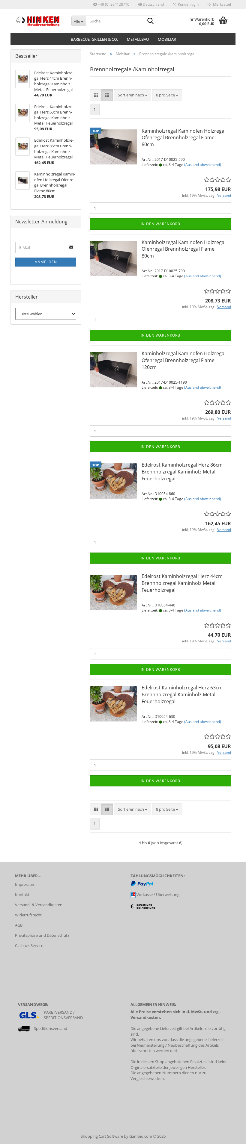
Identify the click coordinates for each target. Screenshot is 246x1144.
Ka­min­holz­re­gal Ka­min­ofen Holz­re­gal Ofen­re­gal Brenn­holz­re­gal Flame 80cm (184, 249)
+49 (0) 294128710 (113, 4)
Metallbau (138, 39)
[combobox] (132, 95)
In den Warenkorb (160, 223)
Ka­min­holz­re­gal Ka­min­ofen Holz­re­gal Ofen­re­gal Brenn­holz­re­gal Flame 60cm (184, 138)
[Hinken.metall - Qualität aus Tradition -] (38, 21)
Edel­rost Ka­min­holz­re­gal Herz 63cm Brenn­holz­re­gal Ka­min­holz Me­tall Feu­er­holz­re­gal (182, 694)
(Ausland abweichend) (202, 164)
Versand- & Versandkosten (38, 904)
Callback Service (29, 945)
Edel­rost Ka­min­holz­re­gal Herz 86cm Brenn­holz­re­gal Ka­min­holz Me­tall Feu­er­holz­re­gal (182, 471)
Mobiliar (167, 39)
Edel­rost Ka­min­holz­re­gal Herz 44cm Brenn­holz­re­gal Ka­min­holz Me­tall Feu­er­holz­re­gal (182, 583)
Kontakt (22, 894)
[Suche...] (150, 21)
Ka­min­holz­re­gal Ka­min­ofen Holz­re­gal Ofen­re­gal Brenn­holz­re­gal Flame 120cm (184, 360)
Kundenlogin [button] (187, 4)
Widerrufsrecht (28, 915)
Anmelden (46, 261)
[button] (151, 4)
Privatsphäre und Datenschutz (42, 935)
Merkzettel (221, 4)
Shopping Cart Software (102, 1136)
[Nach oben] (229, 1135)
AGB (18, 925)
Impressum (25, 884)
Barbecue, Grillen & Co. (94, 39)
